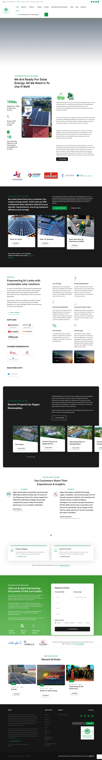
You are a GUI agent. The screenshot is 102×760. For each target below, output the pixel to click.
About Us (23, 7)
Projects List (48, 722)
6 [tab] (34, 457)
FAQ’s (72, 7)
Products (46, 7)
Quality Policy (22, 756)
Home (17, 7)
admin (22, 687)
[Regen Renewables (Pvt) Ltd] (6, 11)
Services (31, 7)
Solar (42, 685)
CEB (46, 734)
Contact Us (83, 7)
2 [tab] (28, 457)
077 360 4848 (33, 14)
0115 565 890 (88, 153)
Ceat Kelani (19, 444)
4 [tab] (31, 457)
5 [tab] (33, 457)
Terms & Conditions (62, 714)
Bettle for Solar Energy (48, 691)
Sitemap (29, 756)
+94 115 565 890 (23, 14)
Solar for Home (16, 239)
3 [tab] (30, 457)
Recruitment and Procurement (59, 7)
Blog (77, 7)
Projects (39, 7)
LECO (46, 741)
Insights (13, 683)
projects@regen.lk (11, 1)
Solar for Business (47, 239)
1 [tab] (27, 457)
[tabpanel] (25, 439)
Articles (14, 689)
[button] (7, 175)
